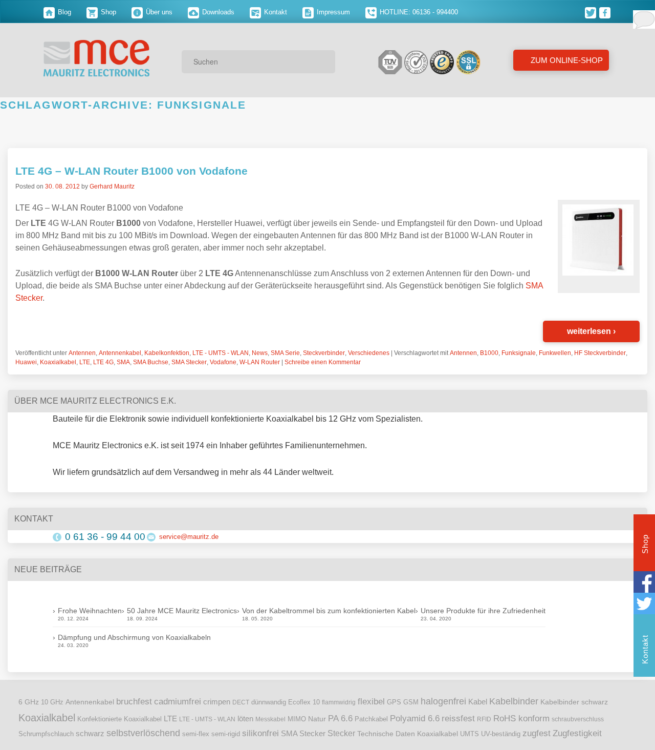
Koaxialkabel (58, 362)
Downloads (217, 12)
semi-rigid (225, 734)
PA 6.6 (340, 718)
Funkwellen (555, 353)
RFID (484, 719)
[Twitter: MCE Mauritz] (592, 12)
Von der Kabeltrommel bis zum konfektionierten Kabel (329, 611)
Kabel (477, 702)
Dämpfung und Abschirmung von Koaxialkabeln (134, 637)
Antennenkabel (120, 353)
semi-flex (195, 734)
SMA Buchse (150, 362)
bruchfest (134, 701)
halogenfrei (443, 701)
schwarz (90, 734)
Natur (317, 719)
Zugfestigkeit (577, 733)
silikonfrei (260, 733)
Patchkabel (371, 719)
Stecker (341, 733)
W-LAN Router (259, 362)
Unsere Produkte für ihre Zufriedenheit (483, 611)
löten (245, 719)
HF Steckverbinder (600, 353)
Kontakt (274, 12)
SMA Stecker (189, 362)
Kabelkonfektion (166, 353)
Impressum (332, 12)
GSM (411, 702)
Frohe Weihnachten (90, 611)
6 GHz (28, 702)
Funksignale (518, 353)
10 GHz (52, 702)
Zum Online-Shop (566, 60)
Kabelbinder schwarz (574, 702)
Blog (63, 12)
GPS (394, 702)
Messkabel (270, 719)
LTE (84, 362)
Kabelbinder (513, 701)
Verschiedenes (368, 353)
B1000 (489, 353)
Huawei (26, 362)
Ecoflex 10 (304, 702)
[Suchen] (324, 61)
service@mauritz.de (189, 536)
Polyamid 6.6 (415, 718)
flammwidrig (339, 702)
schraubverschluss (578, 719)
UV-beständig (500, 734)
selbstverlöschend (143, 733)
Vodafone (223, 362)
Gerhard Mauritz (112, 186)
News (260, 353)
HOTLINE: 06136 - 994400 (418, 12)
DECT (240, 702)
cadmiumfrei (177, 701)
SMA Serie (285, 353)
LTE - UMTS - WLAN (220, 353)
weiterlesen (591, 331)
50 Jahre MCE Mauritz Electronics (182, 611)
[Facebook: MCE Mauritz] (605, 12)
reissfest (458, 718)
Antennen (82, 353)
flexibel (371, 701)
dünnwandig (268, 702)
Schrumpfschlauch (46, 734)
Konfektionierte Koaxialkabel (119, 719)
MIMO (297, 719)
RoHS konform (521, 718)
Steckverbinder (324, 353)
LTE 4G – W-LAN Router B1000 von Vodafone (131, 171)
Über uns (158, 12)
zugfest (536, 733)
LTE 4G (103, 362)
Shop (107, 12)
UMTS (469, 734)
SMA (123, 362)
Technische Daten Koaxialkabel (407, 734)
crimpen (216, 702)
